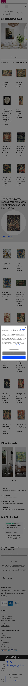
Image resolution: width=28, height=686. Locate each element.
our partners (22, 329)
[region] (14, 343)
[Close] (25, 327)
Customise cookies (14, 349)
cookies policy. (18, 344)
